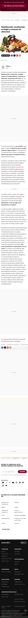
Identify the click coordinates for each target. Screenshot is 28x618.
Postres (16, 502)
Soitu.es (6, 339)
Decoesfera (4, 584)
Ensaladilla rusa (16, 458)
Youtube (13, 482)
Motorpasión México (19, 606)
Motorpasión (17, 571)
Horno (3, 523)
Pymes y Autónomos (19, 584)
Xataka (3, 551)
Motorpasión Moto (19, 574)
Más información (15, 616)
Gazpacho (24, 458)
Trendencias (5, 581)
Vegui (3, 507)
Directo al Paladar (6, 571)
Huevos (16, 523)
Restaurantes (5, 518)
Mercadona (24, 20)
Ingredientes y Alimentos (13, 344)
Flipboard (17, 55)
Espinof (16, 564)
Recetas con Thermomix (5, 503)
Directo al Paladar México (6, 607)
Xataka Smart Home (7, 558)
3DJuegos (16, 551)
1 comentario (6, 55)
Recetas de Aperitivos (5, 511)
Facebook (12, 55)
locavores (19, 196)
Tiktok (3, 485)
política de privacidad (21, 474)
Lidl (12, 20)
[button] (9, 66)
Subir (22, 542)
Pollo (3, 515)
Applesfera (4, 556)
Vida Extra (17, 553)
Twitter (14, 55)
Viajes (16, 507)
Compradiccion (5, 586)
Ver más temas (6, 529)
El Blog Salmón (18, 581)
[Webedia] (5, 543)
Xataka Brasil (5, 596)
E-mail (20, 55)
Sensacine (17, 561)
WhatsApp (3, 482)
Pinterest (20, 482)
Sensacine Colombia (19, 601)
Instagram (16, 482)
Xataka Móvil (5, 553)
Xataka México (5, 594)
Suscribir (22, 471)
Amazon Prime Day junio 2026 (20, 519)
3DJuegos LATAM (18, 594)
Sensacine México (19, 599)
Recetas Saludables (20, 515)
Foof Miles (17, 341)
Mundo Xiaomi (5, 561)
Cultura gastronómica (18, 511)
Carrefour (17, 20)
